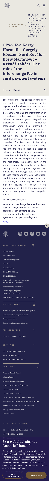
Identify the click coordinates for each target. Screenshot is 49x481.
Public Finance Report (11, 389)
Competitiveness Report (12, 393)
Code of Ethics (8, 414)
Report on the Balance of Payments (15, 385)
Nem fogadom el (13, 475)
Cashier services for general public (15, 315)
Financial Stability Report (12, 373)
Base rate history (9, 256)
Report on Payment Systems (13, 381)
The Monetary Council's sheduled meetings (19, 397)
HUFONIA (6, 264)
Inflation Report (8, 377)
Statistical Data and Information (14, 359)
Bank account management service (15, 323)
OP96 (6, 222)
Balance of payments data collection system (19, 311)
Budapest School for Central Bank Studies (18, 297)
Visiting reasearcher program (13, 410)
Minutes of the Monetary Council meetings (18, 406)
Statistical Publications (11, 355)
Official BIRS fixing (9, 276)
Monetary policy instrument (13, 287)
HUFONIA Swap (8, 268)
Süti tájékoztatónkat (16, 468)
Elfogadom (36, 475)
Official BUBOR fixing (10, 272)
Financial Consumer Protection (14, 336)
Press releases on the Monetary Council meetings (21, 401)
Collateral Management (11, 260)
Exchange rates (8, 251)
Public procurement (10, 319)
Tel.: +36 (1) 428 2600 (15, 434)
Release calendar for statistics (14, 351)
